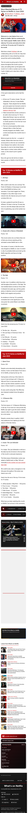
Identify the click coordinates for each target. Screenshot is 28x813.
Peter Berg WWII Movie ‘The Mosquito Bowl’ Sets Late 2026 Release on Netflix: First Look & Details (16, 671)
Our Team (19, 780)
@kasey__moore (19, 14)
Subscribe (13, 87)
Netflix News (10, 647)
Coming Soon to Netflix (12, 661)
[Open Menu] (2, 1)
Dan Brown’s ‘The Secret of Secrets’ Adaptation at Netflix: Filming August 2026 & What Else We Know (16, 706)
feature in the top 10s (9, 110)
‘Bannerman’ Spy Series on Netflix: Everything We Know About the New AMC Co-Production (16, 657)
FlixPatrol (14, 51)
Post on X (9, 514)
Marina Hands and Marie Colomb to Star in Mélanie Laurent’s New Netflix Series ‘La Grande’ (16, 678)
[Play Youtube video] (13, 221)
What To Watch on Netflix (6, 6)
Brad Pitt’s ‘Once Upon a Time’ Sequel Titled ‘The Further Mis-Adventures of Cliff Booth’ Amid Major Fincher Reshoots (16, 727)
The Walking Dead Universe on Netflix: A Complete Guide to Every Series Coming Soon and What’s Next (11, 539)
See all (23, 744)
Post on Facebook (17, 514)
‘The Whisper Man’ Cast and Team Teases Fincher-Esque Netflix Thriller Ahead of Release (16, 650)
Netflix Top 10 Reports (12, 710)
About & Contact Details (8, 780)
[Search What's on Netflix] (24, 1)
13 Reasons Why (11, 508)
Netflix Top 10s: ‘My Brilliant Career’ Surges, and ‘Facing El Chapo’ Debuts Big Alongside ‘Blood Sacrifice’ (16, 713)
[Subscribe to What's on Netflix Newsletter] (21, 1)
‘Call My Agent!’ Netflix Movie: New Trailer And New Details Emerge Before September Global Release (16, 720)
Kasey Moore (10, 14)
